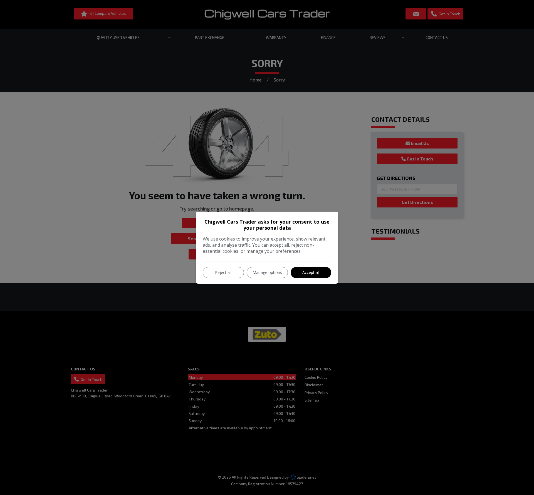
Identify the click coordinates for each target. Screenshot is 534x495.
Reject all (223, 272)
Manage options (267, 272)
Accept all (311, 272)
